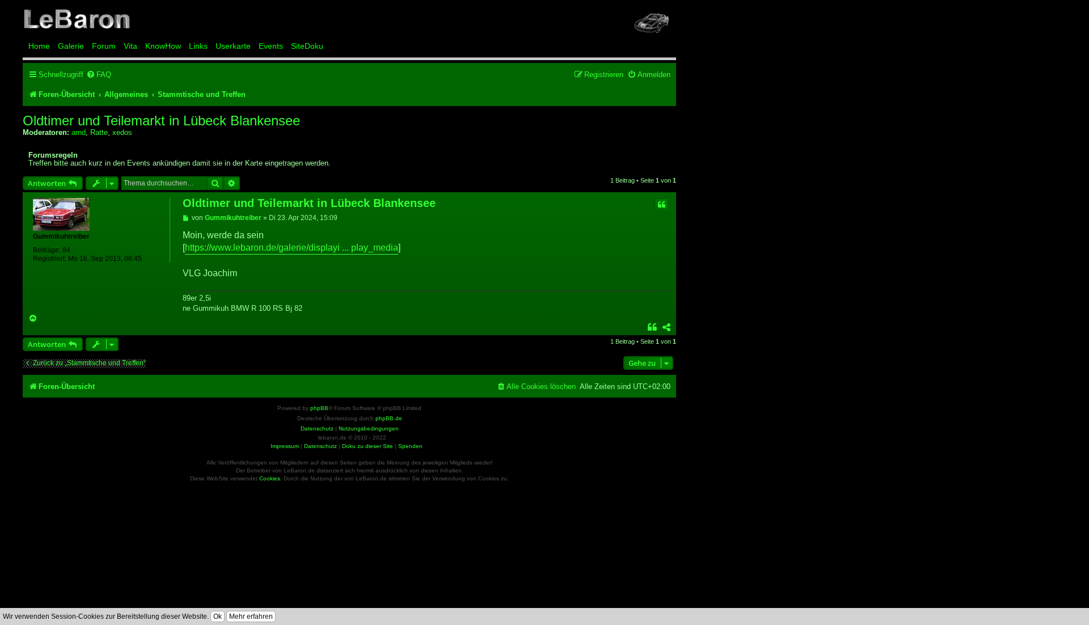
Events (271, 45)
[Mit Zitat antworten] (661, 205)
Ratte (99, 132)
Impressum (285, 446)
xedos (122, 132)
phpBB (319, 408)
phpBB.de (388, 418)
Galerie (71, 45)
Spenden (410, 446)
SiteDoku (307, 45)
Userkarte (233, 45)
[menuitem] (98, 74)
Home (39, 45)
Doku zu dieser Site (367, 446)
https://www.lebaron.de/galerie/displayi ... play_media (291, 247)
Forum (104, 45)
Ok (217, 616)
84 (66, 250)
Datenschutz (320, 446)
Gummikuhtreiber (61, 236)
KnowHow (163, 45)
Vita (130, 45)
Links (198, 45)
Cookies (269, 478)
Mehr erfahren (251, 616)
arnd (78, 132)
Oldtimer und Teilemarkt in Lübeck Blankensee (161, 121)
